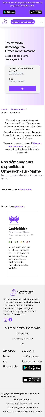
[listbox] (22, 198)
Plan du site (36, 411)
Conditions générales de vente (21, 407)
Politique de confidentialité (15, 411)
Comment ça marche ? (22, 338)
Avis (5, 361)
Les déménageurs (30, 356)
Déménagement (17, 109)
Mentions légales (21, 399)
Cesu (22, 343)
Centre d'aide (22, 333)
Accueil (4, 109)
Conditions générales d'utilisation (21, 403)
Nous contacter (10, 366)
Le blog (6, 356)
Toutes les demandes (32, 361)
